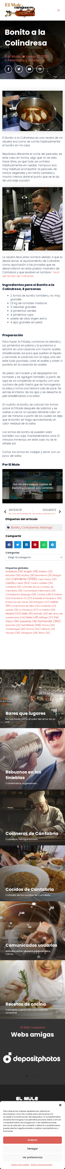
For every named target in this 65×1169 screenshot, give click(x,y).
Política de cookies (20, 1164)
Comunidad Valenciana (39, 590)
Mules (32, 617)
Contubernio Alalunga (36, 527)
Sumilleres (31, 625)
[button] (60, 1105)
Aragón (31, 571)
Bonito (15, 527)
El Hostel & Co (21, 598)
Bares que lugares (26, 713)
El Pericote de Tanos (19, 602)
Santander (49, 621)
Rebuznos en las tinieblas (23, 774)
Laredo (12, 609)
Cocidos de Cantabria (30, 889)
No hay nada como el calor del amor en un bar (30, 720)
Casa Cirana (47, 579)
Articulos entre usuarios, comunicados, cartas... (28, 952)
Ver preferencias (33, 1157)
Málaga (46, 617)
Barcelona (44, 575)
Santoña (13, 625)
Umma (33, 629)
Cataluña (13, 586)
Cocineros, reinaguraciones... (22, 839)
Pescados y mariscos (26, 60)
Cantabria (24, 579)
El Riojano (41, 602)
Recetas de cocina (26, 1004)
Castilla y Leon (18, 583)
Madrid (13, 613)
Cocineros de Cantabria (32, 833)
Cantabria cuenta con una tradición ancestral (27, 1011)
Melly (27, 613)
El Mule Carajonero (32, 1027)
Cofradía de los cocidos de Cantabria (28, 895)
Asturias (13, 575)
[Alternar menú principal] (58, 10)
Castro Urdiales (42, 583)
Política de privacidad (41, 1164)
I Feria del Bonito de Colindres (30, 274)
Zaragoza (29, 632)
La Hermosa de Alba (25, 605)
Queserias (28, 621)
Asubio (28, 575)
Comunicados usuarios (31, 945)
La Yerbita (47, 609)
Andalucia (14, 571)
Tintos (48, 625)
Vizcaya (13, 632)
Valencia (47, 629)
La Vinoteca (28, 609)
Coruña (44, 594)
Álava (44, 632)
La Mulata (48, 605)
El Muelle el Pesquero (47, 598)
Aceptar (32, 1140)
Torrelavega (16, 629)
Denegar (32, 1148)
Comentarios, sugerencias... (22, 783)
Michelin (41, 613)
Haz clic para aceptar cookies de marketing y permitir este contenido (32, 486)
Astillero (46, 571)
